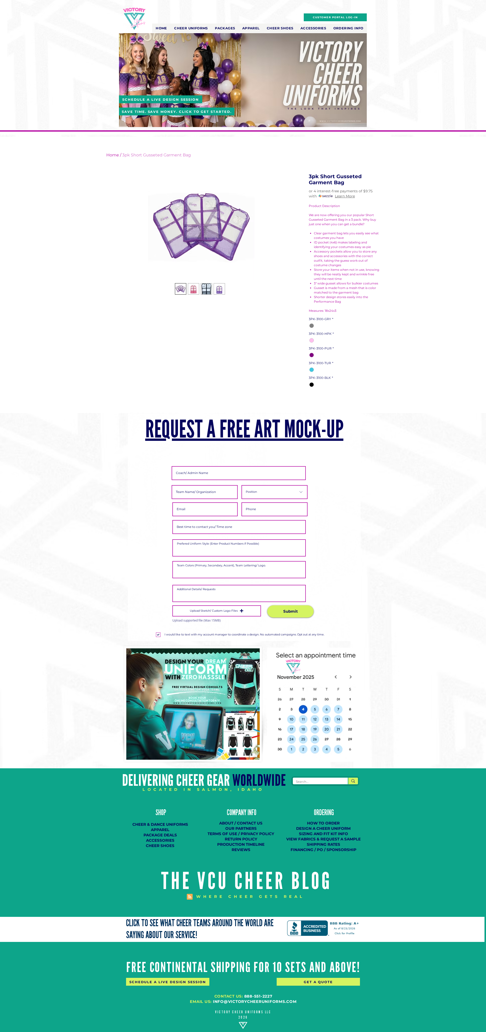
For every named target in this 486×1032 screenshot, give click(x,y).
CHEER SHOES (160, 845)
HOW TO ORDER (323, 823)
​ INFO (251, 812)
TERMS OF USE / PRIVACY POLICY (241, 833)
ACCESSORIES (160, 840)
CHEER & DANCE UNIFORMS (160, 824)
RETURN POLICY (241, 839)
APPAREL (160, 829)
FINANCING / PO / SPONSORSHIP (323, 849)
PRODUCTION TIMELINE (241, 844)
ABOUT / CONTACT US (240, 823)
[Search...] (353, 781)
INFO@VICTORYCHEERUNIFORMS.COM (255, 1001)
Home (112, 155)
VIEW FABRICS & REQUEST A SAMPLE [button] (323, 839)
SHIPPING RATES (323, 844)
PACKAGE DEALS (160, 835)
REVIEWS (241, 849)
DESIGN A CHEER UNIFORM (323, 828)
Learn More (345, 196)
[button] (191, 28)
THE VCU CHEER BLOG (246, 881)
